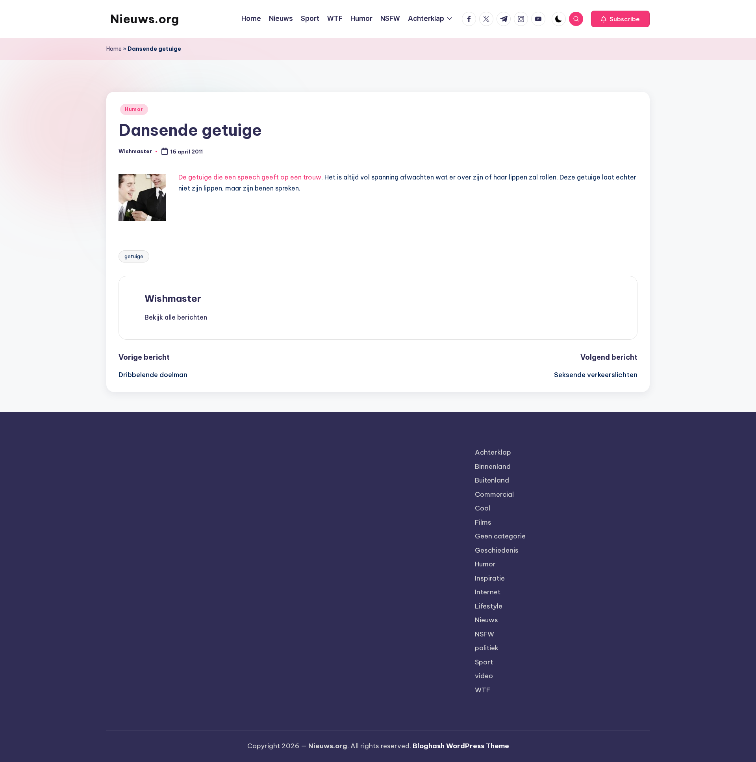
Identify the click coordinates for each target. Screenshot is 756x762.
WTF (482, 690)
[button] (620, 19)
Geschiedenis (497, 550)
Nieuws (486, 620)
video (484, 675)
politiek (486, 648)
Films (483, 522)
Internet (487, 592)
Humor (134, 109)
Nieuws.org (144, 18)
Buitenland (492, 480)
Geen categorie (500, 536)
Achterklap (493, 452)
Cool (482, 508)
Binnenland (493, 466)
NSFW (484, 634)
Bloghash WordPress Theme (461, 746)
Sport (484, 662)
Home (114, 48)
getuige (133, 256)
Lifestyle (488, 606)
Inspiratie (490, 578)
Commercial (494, 494)
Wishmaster (173, 298)
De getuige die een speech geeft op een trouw (249, 177)
